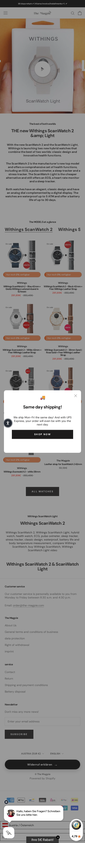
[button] (8, 423)
